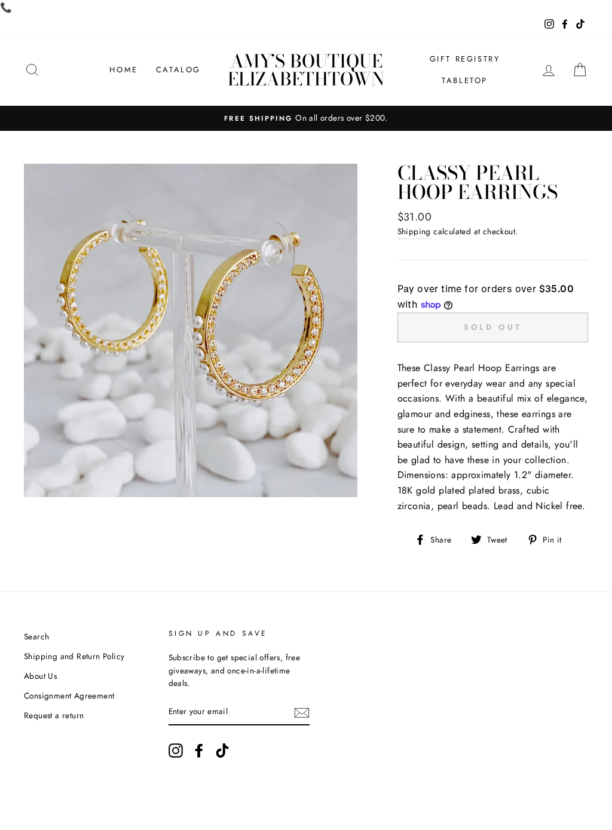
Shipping (414, 231)
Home (123, 69)
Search (36, 636)
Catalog (178, 69)
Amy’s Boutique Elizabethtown (306, 70)
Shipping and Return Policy (74, 656)
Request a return (54, 715)
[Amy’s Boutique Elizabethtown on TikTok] (222, 750)
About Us (40, 676)
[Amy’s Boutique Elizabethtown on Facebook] (199, 750)
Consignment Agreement (69, 696)
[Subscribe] (302, 712)
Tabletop (465, 80)
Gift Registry (465, 59)
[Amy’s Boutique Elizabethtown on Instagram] (176, 750)
